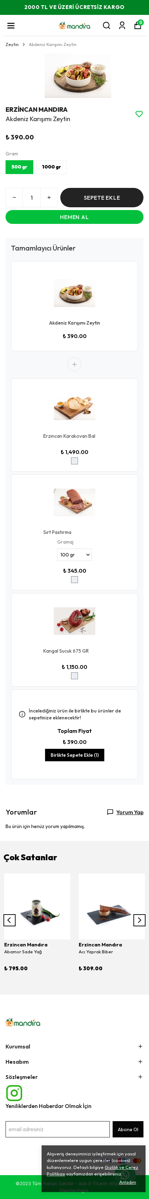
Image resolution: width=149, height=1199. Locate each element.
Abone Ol (128, 1129)
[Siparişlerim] (122, 25)
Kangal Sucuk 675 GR (66, 651)
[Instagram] (14, 1093)
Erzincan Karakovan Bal (69, 436)
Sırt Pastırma (57, 532)
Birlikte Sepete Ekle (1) (75, 755)
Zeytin (12, 44)
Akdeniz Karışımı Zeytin (74, 323)
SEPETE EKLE (102, 197)
